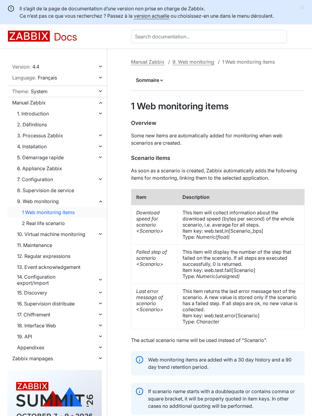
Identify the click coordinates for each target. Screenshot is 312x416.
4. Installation (32, 146)
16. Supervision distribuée (46, 304)
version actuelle (151, 16)
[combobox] (210, 36)
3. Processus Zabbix (40, 135)
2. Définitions (32, 125)
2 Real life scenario (43, 223)
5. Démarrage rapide (40, 157)
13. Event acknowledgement (48, 267)
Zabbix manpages (32, 358)
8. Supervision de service (45, 190)
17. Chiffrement (33, 315)
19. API (24, 336)
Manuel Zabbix (29, 103)
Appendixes (30, 347)
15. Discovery (32, 293)
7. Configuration (35, 179)
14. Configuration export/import (36, 280)
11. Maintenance (34, 245)
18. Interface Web (36, 326)
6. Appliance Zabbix (39, 168)
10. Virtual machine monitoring (51, 234)
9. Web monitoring (38, 201)
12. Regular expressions (43, 256)
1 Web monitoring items (48, 212)
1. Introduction (33, 114)
